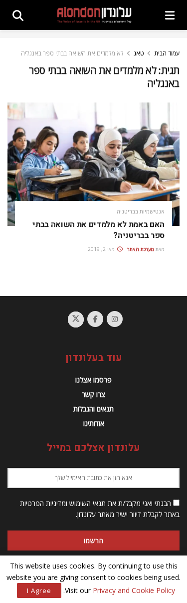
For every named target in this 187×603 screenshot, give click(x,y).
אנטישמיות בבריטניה (141, 211)
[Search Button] (17, 15)
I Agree (39, 590)
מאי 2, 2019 (102, 249)
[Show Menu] (170, 15)
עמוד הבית (167, 53)
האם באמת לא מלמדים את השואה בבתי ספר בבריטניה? (98, 230)
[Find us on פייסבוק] (95, 319)
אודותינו (93, 423)
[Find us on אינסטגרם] (115, 319)
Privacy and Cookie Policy (134, 590)
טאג (139, 53)
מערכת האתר (140, 249)
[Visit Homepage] (94, 14)
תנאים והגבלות (93, 409)
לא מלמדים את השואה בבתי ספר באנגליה (72, 53)
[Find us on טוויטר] (76, 320)
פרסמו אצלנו (93, 379)
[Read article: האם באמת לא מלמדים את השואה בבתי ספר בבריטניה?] (93, 164)
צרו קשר (93, 394)
